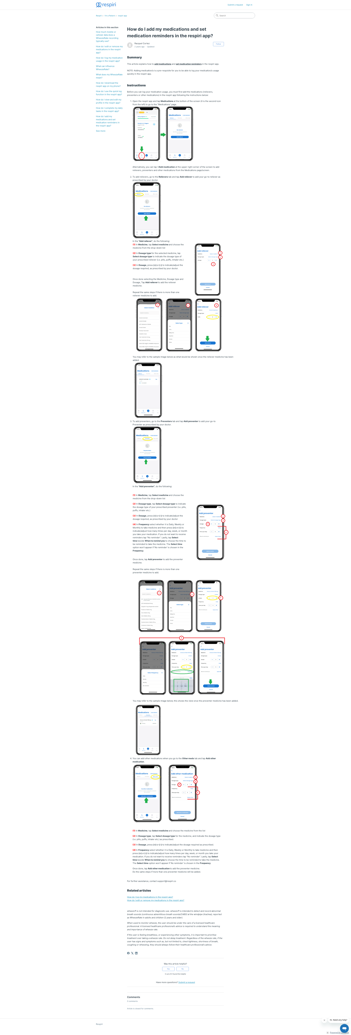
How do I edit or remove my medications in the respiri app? (109, 49)
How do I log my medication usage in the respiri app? (109, 59)
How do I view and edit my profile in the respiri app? (108, 101)
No (183, 969)
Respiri (99, 16)
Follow (218, 44)
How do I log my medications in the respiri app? (150, 897)
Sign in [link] (249, 5)
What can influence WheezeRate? (105, 68)
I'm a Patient (110, 16)
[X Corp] (132, 953)
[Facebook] (128, 953)
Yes (168, 969)
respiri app (122, 16)
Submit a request (235, 5)
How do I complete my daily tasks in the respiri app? (109, 109)
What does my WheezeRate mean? (109, 76)
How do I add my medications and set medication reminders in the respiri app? (108, 121)
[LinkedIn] (136, 953)
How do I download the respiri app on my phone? (108, 84)
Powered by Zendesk (339, 1032)
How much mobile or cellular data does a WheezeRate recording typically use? (107, 37)
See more (100, 131)
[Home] (106, 4)
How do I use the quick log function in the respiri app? (109, 93)
